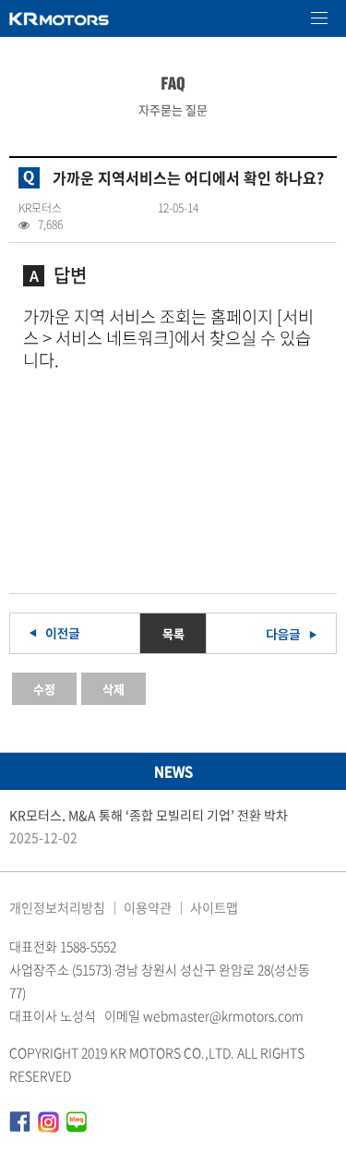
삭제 (113, 689)
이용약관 (148, 907)
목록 (173, 633)
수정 (44, 689)
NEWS (173, 771)
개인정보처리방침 (57, 907)
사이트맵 (214, 907)
